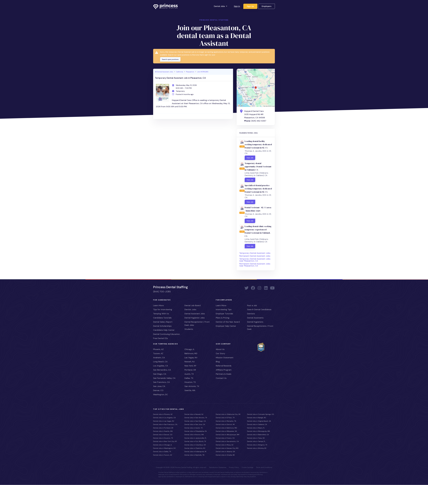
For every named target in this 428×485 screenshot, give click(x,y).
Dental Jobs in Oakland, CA (257, 424)
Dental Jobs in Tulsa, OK (256, 438)
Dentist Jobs (190, 309)
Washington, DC (160, 394)
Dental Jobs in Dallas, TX (162, 452)
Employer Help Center (226, 326)
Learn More (158, 305)
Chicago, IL (189, 349)
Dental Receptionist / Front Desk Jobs (197, 323)
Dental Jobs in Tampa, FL (256, 441)
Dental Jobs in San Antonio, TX (195, 418)
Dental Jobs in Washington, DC (164, 448)
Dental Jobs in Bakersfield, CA (258, 435)
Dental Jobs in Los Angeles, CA (164, 418)
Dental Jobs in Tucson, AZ (162, 455)
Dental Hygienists (255, 322)
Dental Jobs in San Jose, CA (194, 424)
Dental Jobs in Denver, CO (162, 435)
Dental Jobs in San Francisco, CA (165, 424)
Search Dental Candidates (259, 309)
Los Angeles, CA (160, 365)
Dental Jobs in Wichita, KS (256, 448)
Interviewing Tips (223, 309)
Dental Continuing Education (166, 334)
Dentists (251, 313)
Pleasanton (190, 72)
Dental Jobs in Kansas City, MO (227, 448)
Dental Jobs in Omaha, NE (225, 455)
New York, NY (190, 365)
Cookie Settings (247, 467)
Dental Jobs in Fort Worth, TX (195, 441)
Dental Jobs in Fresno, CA (225, 438)
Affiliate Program (223, 370)
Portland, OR (190, 370)
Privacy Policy (234, 467)
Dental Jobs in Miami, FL (256, 428)
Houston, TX (190, 382)
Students (188, 329)
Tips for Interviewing (162, 309)
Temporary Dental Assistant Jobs (254, 253)
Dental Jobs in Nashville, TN (194, 455)
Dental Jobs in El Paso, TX (225, 418)
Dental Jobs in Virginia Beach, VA (259, 421)
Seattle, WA (189, 390)
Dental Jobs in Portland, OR (163, 428)
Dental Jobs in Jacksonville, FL (195, 438)
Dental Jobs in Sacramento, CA (227, 441)
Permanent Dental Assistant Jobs (254, 256)
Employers (266, 6)
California (179, 72)
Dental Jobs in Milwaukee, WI (226, 431)
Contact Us (221, 378)
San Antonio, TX (191, 386)
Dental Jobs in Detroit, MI (225, 424)
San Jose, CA (159, 386)
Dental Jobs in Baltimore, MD (226, 428)
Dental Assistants (255, 317)
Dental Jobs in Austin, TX (193, 428)
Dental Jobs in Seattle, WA (163, 431)
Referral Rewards (223, 365)
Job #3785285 (202, 72)
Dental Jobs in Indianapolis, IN (195, 452)
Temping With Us (161, 313)
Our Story (220, 353)
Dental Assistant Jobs (194, 313)
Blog (218, 361)
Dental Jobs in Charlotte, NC (194, 448)
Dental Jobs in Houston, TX (163, 438)
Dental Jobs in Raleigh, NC (256, 418)
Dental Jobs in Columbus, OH (195, 445)
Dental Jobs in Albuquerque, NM (227, 435)
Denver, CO (158, 390)
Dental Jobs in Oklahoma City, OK (228, 414)
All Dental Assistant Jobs (164, 72)
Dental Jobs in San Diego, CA (195, 421)
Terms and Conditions (264, 467)
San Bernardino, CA (162, 370)
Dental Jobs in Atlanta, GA (225, 452)
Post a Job (252, 305)
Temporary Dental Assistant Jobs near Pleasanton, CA (254, 260)
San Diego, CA (159, 374)
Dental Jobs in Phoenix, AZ (162, 414)
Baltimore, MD (190, 353)
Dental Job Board (192, 305)
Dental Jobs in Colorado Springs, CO (260, 414)
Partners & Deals (223, 374)
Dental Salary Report (162, 322)
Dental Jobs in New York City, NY (165, 441)
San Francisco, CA (161, 382)
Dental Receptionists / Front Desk (260, 328)
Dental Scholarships (162, 326)
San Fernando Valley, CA (164, 378)
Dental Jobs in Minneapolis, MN (258, 431)
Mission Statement (224, 357)
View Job (250, 158)
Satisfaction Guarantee (217, 467)
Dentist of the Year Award (228, 322)
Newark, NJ (189, 361)
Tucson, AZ (158, 353)
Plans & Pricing (222, 317)
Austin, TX (189, 374)
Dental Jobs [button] (219, 6)
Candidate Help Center (164, 330)
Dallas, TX (188, 378)
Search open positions (170, 59)
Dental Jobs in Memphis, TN (226, 421)
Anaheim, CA (159, 357)
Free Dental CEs (160, 338)
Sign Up (250, 6)
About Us (220, 349)
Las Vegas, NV (190, 357)
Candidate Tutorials (162, 317)
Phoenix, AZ (158, 349)
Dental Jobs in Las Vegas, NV (163, 421)
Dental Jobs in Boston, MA (194, 435)
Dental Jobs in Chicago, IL (162, 445)
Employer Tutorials (224, 313)
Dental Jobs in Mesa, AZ (224, 445)
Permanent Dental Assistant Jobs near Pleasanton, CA (254, 264)
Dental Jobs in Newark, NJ (193, 414)
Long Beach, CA (160, 361)
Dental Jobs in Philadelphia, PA (195, 431)
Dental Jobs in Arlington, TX (257, 445)
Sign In (237, 6)
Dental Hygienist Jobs (194, 317)
